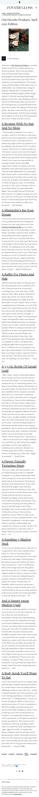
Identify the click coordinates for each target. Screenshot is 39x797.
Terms (14, 764)
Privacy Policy (22, 764)
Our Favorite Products (19, 65)
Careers (9, 764)
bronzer (4, 754)
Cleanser (11, 754)
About (3, 764)
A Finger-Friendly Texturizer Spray (14, 463)
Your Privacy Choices (8, 766)
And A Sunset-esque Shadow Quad (15, 603)
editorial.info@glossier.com (24, 779)
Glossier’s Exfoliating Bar (11, 227)
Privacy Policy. (18, 794)
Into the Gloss (20, 7)
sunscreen (33, 754)
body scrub (26, 754)
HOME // (4, 13)
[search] (36, 7)
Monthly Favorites (13, 13)
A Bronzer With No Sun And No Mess (18, 126)
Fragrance (19, 754)
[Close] (37, 781)
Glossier (19, 2)
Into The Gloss (14, 58)
